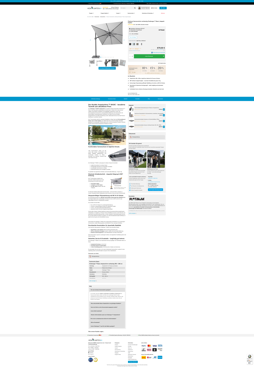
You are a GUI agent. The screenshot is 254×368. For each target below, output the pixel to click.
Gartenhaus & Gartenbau (147, 13)
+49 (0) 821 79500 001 (130, 3)
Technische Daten (112, 98)
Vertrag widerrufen (133, 361)
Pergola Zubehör (104, 13)
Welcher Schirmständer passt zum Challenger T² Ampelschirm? (105, 314)
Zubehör (125, 98)
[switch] (249, 363)
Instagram (91, 354)
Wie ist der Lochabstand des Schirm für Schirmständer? (103, 318)
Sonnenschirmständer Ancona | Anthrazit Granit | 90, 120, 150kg (148, 125)
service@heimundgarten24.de (154, 182)
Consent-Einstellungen (132, 344)
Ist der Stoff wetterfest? (96, 311)
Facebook (91, 352)
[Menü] (252, 355)
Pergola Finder (118, 354)
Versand (134, 50)
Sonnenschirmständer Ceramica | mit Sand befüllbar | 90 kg (147, 119)
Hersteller (137, 98)
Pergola (90, 13)
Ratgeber (116, 352)
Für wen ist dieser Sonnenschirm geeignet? (100, 289)
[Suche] (135, 8)
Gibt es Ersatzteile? (95, 322)
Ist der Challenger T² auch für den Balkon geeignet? (102, 326)
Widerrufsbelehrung (132, 359)
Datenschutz (130, 351)
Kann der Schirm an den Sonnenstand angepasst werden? (104, 307)
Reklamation (130, 356)
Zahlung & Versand (132, 354)
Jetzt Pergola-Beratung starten (155, 189)
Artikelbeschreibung (95, 98)
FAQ (149, 98)
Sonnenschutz (131, 13)
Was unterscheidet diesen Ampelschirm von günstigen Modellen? (106, 303)
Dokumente (160, 98)
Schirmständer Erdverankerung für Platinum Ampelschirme (147, 107)
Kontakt (129, 346)
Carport (117, 13)
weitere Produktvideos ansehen (108, 68)
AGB (129, 352)
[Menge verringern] (129, 56)
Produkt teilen (163, 63)
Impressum (130, 349)
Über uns (130, 348)
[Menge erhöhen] (132, 56)
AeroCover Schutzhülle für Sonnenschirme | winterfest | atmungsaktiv (149, 113)
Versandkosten (124, 364)
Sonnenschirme (102, 16)
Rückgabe (130, 357)
